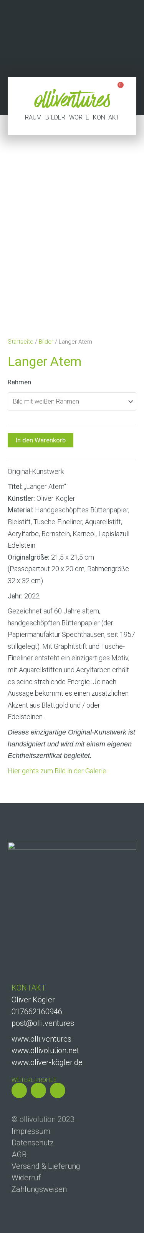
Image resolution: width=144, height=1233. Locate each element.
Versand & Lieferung (46, 1166)
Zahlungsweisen (39, 1189)
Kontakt (106, 117)
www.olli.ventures (41, 1039)
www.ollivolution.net (45, 1050)
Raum (33, 117)
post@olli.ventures (43, 1023)
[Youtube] (57, 1090)
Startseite (20, 341)
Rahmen (19, 382)
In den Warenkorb (40, 440)
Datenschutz (33, 1142)
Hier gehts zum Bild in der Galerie (57, 771)
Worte (79, 117)
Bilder (55, 117)
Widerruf (26, 1177)
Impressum (31, 1131)
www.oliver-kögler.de (47, 1062)
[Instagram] (19, 1090)
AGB (19, 1154)
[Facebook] (38, 1090)
